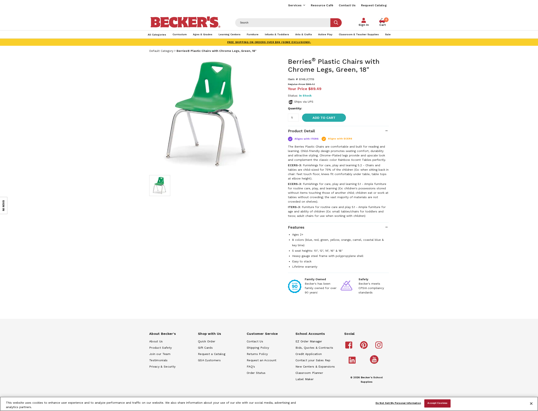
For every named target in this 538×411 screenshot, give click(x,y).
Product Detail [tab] (301, 131)
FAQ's (251, 366)
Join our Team (159, 354)
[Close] (531, 403)
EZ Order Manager (308, 341)
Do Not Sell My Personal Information (398, 403)
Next (260, 114)
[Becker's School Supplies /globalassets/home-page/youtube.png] (375, 363)
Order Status (256, 372)
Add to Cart (324, 118)
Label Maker (304, 379)
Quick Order (206, 341)
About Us (156, 341)
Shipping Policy (258, 347)
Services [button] (295, 5)
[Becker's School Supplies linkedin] (353, 362)
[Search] (336, 22)
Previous (155, 114)
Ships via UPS (303, 101)
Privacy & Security (162, 366)
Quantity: (295, 108)
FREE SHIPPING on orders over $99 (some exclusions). (269, 42)
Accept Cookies (437, 403)
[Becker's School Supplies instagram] (379, 347)
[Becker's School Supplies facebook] (349, 347)
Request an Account (261, 360)
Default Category (161, 50)
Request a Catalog (211, 354)
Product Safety (160, 347)
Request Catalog (374, 5)
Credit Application (308, 354)
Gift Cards (205, 347)
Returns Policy (257, 354)
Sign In (364, 24)
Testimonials (158, 360)
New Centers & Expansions (315, 366)
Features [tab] (296, 227)
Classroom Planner (309, 372)
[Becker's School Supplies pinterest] (364, 347)
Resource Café (322, 5)
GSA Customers (209, 360)
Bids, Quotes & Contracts (314, 347)
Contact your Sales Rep (313, 360)
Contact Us (347, 5)
